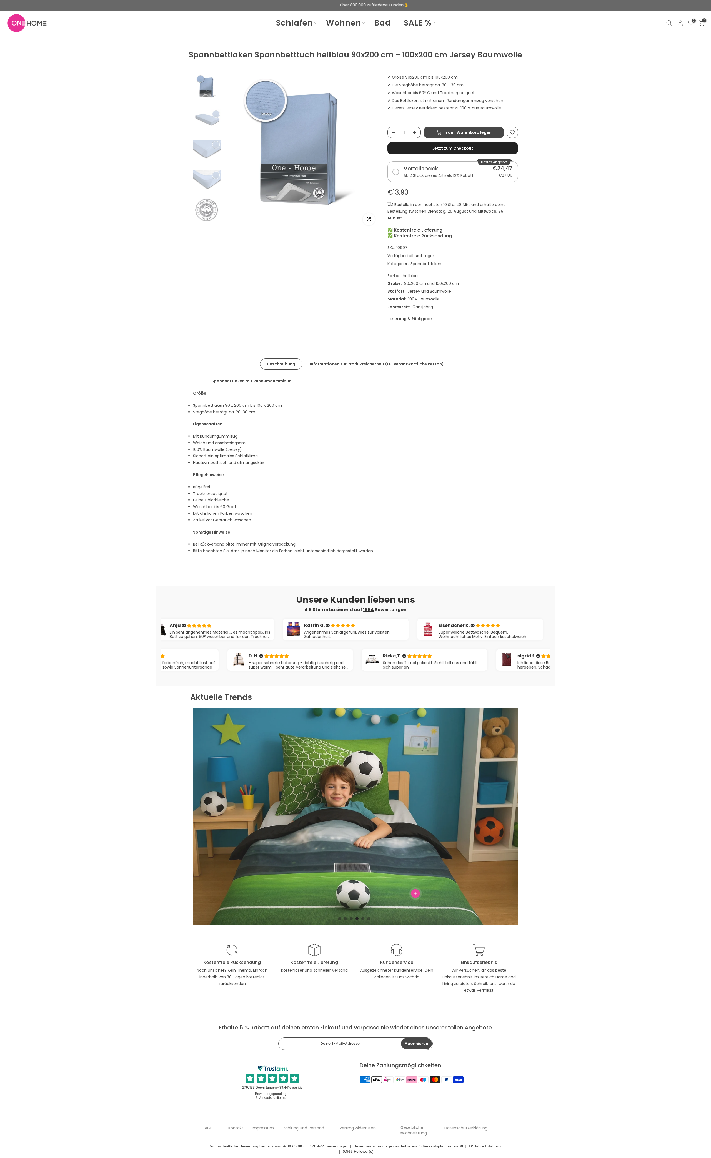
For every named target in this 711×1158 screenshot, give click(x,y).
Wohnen (343, 23)
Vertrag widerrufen (357, 1128)
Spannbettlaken (425, 264)
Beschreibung (281, 364)
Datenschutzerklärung (465, 1128)
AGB (208, 1128)
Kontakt (235, 1128)
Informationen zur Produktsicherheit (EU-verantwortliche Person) (377, 364)
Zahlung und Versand (303, 1128)
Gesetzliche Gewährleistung (412, 1130)
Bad (382, 23)
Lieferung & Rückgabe (409, 318)
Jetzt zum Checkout (452, 148)
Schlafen (294, 23)
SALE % (418, 23)
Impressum (263, 1128)
